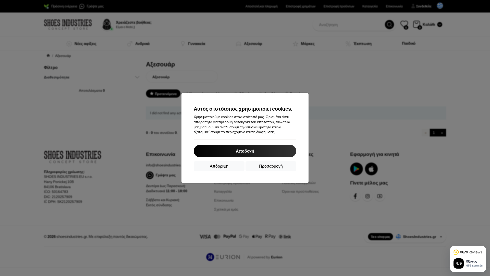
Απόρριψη (219, 166)
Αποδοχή (245, 150)
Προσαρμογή (271, 166)
